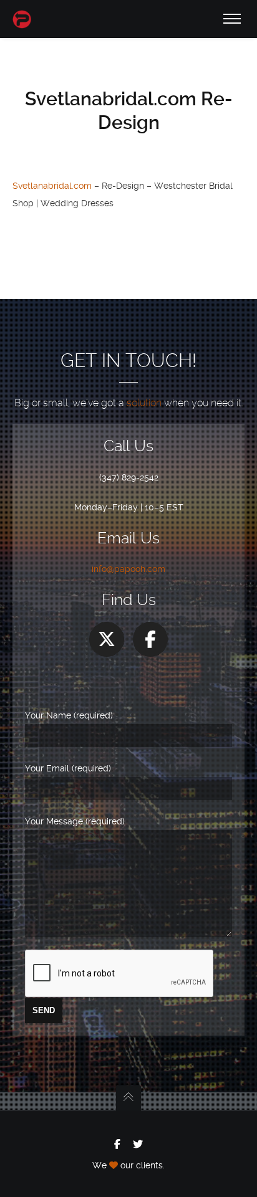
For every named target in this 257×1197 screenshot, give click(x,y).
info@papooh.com (128, 569)
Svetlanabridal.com (52, 186)
